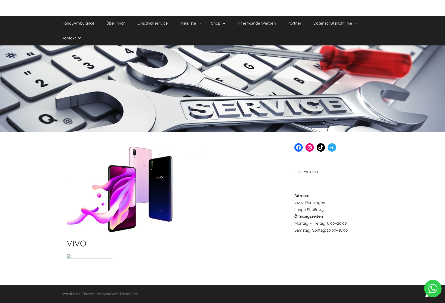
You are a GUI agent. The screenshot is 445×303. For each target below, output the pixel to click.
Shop (215, 23)
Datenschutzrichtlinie (332, 23)
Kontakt (69, 37)
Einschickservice (152, 23)
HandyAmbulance (78, 23)
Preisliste (188, 23)
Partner (295, 23)
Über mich (116, 23)
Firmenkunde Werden (255, 23)
